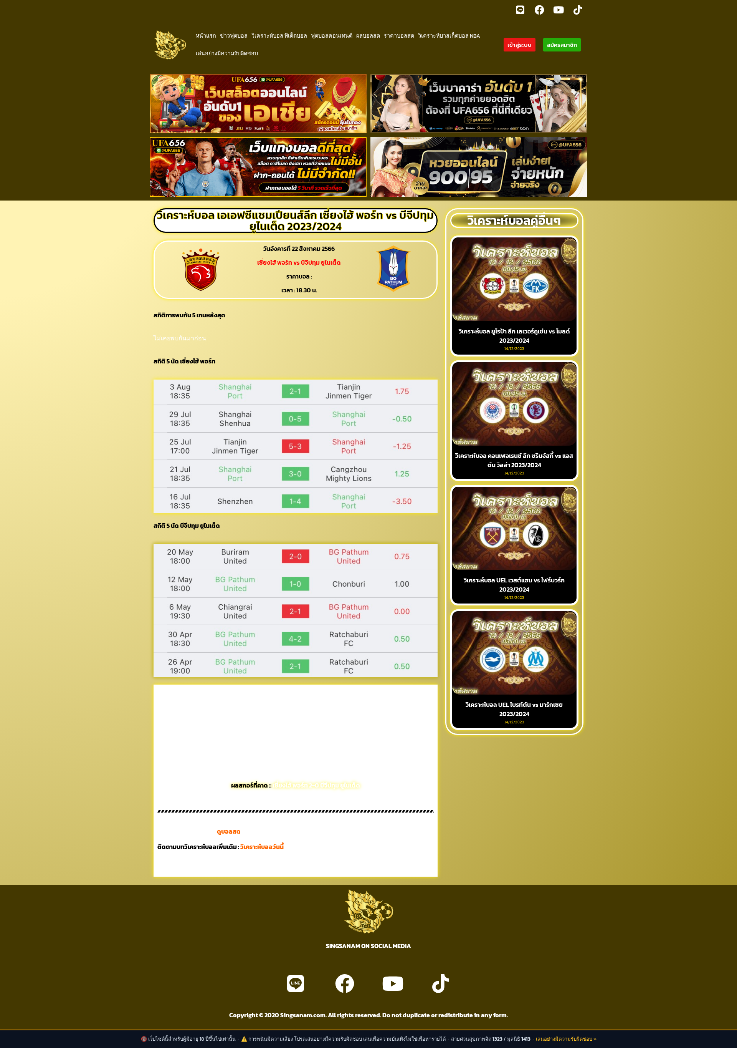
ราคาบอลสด (399, 36)
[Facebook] (539, 9)
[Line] (520, 9)
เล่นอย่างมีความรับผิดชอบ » (566, 1039)
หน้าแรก (206, 36)
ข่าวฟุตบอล (234, 36)
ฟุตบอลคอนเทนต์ (331, 36)
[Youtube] (558, 9)
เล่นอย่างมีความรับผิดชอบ (227, 53)
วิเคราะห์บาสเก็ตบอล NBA (449, 36)
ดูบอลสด (229, 831)
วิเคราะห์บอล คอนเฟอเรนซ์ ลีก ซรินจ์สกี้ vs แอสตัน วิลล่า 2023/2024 (514, 460)
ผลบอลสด (368, 36)
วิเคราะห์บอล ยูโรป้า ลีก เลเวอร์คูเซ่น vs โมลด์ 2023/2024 (514, 336)
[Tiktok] (577, 9)
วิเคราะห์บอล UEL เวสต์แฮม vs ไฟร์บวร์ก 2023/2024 (514, 584)
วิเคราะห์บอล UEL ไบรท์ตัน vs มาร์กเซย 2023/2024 (514, 709)
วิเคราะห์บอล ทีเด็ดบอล (279, 36)
